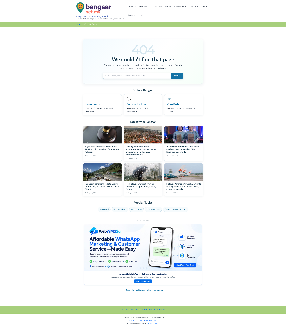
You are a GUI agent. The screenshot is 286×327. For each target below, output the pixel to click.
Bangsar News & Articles (175, 209)
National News (119, 209)
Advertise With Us (147, 309)
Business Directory (162, 6)
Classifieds (179, 6)
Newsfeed (143, 6)
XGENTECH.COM (153, 323)
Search (177, 76)
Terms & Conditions (137, 320)
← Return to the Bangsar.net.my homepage (143, 290)
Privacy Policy (151, 320)
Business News (153, 209)
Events (192, 6)
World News (136, 209)
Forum (204, 6)
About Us (133, 309)
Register (132, 15)
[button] (135, 6)
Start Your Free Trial (143, 281)
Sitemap (161, 309)
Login (141, 15)
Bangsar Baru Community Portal (92, 16)
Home (131, 6)
